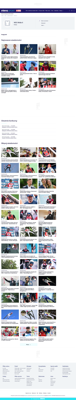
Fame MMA (52, 368)
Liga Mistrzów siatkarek (66, 369)
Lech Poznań (5, 372)
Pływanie (52, 385)
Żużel (16, 366)
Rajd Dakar (40, 379)
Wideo (52, 379)
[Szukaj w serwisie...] (69, 10)
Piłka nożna (6, 366)
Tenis (28, 376)
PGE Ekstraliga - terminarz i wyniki (20, 368)
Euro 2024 (4, 368)
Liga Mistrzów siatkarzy (66, 368)
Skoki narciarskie (10, 15)
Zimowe (29, 366)
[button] (48, 10)
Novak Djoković (29, 385)
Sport (5, 15)
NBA (39, 368)
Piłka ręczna (18, 376)
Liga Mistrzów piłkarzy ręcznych (20, 378)
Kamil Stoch (28, 369)
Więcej (27, 344)
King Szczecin (41, 371)
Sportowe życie (53, 381)
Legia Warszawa (5, 369)
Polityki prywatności (33, 395)
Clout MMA (52, 369)
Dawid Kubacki (29, 368)
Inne (52, 376)
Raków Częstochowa (6, 371)
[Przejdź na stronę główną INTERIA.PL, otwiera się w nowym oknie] (4, 11)
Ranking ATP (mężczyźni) (31, 379)
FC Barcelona (5, 373)
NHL (3, 378)
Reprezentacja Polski (6, 379)
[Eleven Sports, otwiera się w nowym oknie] (18, 11)
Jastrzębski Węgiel (65, 372)
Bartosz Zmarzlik (17, 372)
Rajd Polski (40, 381)
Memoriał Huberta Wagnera (67, 371)
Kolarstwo (52, 383)
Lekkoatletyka (53, 382)
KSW (51, 371)
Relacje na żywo (53, 378)
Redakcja (65, 376)
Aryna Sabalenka (29, 383)
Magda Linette (29, 381)
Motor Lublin (17, 373)
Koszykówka (42, 366)
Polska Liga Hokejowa (6, 381)
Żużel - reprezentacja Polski (19, 371)
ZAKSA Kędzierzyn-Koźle (66, 373)
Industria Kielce (17, 381)
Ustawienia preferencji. (40, 395)
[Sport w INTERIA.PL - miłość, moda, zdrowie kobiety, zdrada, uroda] (12, 11)
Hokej (4, 376)
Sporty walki (54, 366)
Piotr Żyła (28, 371)
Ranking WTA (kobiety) (30, 378)
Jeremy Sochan (41, 369)
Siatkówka (65, 366)
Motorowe (41, 376)
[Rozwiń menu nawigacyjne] (74, 10)
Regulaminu (26, 395)
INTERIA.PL (50, 395)
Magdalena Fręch (29, 382)
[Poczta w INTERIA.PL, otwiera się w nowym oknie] (72, 10)
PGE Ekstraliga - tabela (18, 369)
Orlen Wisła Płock (17, 379)
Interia (2, 15)
